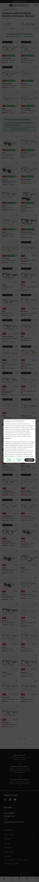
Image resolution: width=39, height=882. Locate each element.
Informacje (8, 438)
